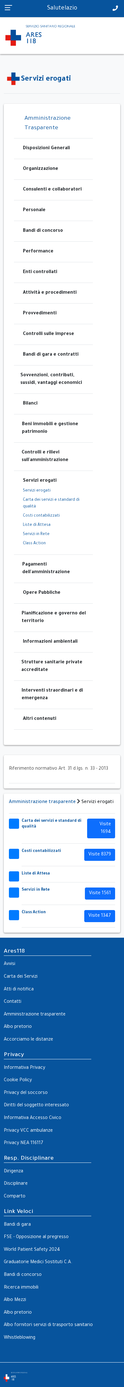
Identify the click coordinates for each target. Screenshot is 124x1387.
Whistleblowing (19, 1338)
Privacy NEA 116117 (23, 1143)
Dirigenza (13, 1171)
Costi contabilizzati (41, 516)
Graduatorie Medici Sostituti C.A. (38, 1262)
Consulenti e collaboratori (52, 189)
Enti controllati (40, 272)
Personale (34, 210)
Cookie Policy (18, 1080)
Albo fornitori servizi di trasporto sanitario (48, 1325)
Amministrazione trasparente (42, 802)
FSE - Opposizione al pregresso (36, 1237)
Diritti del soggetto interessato (36, 1105)
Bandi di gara (17, 1225)
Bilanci (30, 403)
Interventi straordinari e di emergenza (52, 694)
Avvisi (9, 964)
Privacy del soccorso (26, 1093)
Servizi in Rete (36, 534)
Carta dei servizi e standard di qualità (51, 503)
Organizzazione (40, 169)
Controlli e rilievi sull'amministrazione (45, 456)
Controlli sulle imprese (48, 334)
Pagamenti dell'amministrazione (46, 568)
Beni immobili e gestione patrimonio (50, 428)
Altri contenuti (39, 719)
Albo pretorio (18, 1027)
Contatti (12, 1002)
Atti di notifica (19, 989)
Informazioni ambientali (50, 642)
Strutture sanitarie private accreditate (51, 666)
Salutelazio (62, 8)
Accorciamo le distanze (28, 1039)
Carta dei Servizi (21, 977)
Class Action (34, 543)
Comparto (14, 1196)
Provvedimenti (40, 313)
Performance (38, 251)
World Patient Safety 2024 (32, 1250)
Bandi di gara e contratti (51, 355)
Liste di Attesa (37, 525)
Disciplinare (16, 1184)
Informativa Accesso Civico (32, 1118)
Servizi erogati (40, 481)
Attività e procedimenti (50, 293)
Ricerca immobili (21, 1287)
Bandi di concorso (43, 231)
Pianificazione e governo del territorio (54, 617)
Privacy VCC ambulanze (28, 1131)
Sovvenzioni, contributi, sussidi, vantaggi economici (51, 379)
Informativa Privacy (24, 1068)
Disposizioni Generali (46, 148)
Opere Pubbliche (41, 593)
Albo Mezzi (15, 1300)
